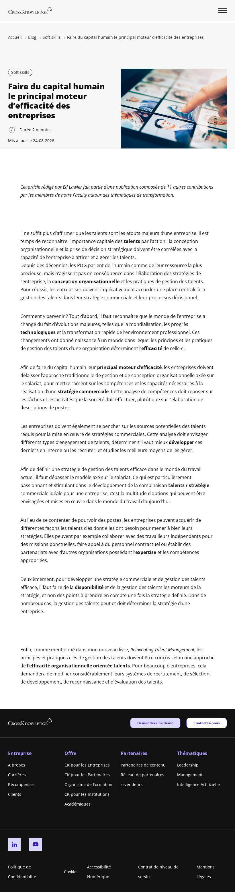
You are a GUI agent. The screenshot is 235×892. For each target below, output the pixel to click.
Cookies (71, 871)
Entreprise (20, 753)
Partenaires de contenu (143, 765)
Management (190, 774)
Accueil (15, 37)
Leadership (188, 765)
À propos (16, 765)
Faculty (80, 195)
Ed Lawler (72, 187)
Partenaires (134, 753)
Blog (32, 37)
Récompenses (21, 784)
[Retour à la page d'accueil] (30, 10)
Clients (14, 794)
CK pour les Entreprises (87, 765)
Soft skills (52, 37)
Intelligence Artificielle (198, 784)
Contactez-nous (206, 722)
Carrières (17, 774)
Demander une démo (155, 722)
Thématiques (192, 753)
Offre (70, 753)
